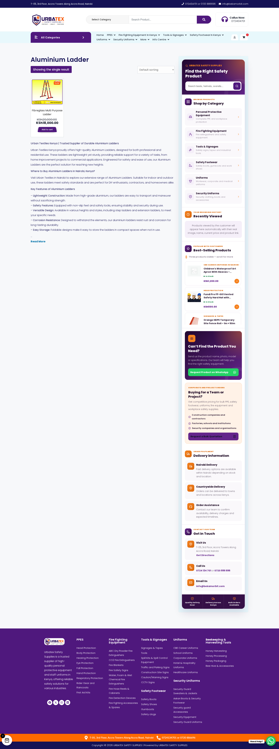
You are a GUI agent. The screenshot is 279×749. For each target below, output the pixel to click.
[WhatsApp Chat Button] (271, 741)
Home (100, 35)
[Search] (204, 20)
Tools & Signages (173, 35)
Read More (38, 241)
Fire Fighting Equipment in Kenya (138, 35)
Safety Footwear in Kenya (205, 35)
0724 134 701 (204, 570)
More (143, 39)
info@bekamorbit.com (210, 586)
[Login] (234, 37)
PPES (110, 35)
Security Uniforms (123, 39)
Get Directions (205, 555)
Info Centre (159, 39)
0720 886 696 (222, 570)
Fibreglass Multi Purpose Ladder (47, 112)
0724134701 (238, 21)
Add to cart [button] (47, 129)
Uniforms (102, 39)
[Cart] (244, 37)
